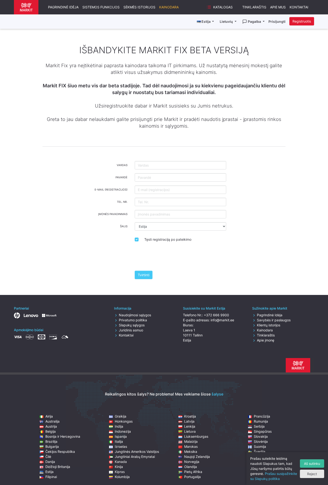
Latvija (189, 421)
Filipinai (51, 477)
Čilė (48, 457)
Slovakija (261, 436)
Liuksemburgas (196, 436)
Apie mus (278, 7)
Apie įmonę (265, 340)
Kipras (120, 472)
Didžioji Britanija (57, 467)
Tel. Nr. (122, 202)
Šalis (124, 226)
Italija (119, 441)
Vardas (122, 165)
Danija (50, 462)
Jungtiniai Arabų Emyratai (135, 457)
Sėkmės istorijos (139, 7)
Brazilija (51, 441)
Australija (52, 421)
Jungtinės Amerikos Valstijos (137, 451)
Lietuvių (227, 21)
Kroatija (190, 416)
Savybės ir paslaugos (274, 320)
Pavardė (121, 177)
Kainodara (169, 7)
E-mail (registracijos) (111, 189)
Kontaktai (299, 7)
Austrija (51, 426)
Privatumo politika (133, 320)
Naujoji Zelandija (197, 457)
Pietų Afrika (193, 472)
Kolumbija (122, 477)
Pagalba (255, 21)
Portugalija (192, 477)
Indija (119, 426)
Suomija (260, 446)
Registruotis (301, 21)
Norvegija (191, 462)
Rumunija (261, 421)
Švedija (259, 451)
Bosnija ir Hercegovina (62, 436)
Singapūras (263, 431)
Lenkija (189, 426)
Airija (49, 416)
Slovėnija (261, 441)
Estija (49, 472)
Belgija (50, 431)
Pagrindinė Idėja (63, 7)
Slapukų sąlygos (132, 325)
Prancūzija (262, 416)
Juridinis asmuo (131, 330)
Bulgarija (52, 446)
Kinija (119, 467)
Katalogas (223, 7)
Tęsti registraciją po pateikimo (167, 239)
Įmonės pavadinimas (113, 214)
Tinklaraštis (254, 7)
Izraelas (121, 446)
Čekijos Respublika (60, 451)
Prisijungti (276, 21)
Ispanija (121, 436)
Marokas (191, 446)
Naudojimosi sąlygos (135, 315)
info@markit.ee (222, 320)
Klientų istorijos (268, 325)
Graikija (120, 416)
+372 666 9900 (216, 315)
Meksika (190, 451)
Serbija (259, 426)
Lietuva (190, 431)
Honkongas (124, 421)
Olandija (190, 467)
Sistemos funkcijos (101, 7)
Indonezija (123, 431)
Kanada (121, 462)
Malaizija (191, 441)
